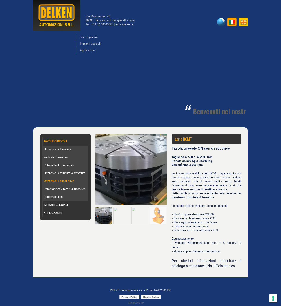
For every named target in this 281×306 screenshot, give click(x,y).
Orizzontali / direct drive (59, 181)
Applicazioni (87, 50)
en (243, 22)
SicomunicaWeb (150, 303)
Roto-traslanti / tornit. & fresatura (64, 189)
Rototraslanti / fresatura (59, 165)
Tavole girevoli (89, 37)
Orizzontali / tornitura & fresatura (64, 173)
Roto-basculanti (53, 196)
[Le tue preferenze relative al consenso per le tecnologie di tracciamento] (273, 298)
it (232, 22)
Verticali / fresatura (56, 157)
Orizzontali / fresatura (57, 149)
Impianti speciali (90, 43)
